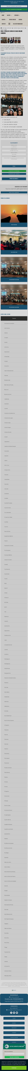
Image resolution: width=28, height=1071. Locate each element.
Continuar (14, 1067)
